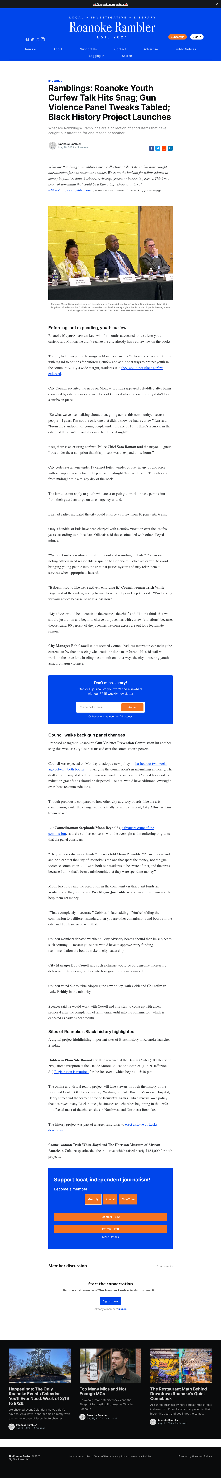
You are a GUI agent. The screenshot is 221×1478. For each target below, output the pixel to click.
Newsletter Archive (79, 1456)
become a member (103, 716)
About (58, 49)
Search (127, 56)
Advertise (151, 49)
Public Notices (185, 49)
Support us (177, 36)
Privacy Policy (119, 1456)
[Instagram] (37, 39)
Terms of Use (101, 1456)
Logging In (96, 56)
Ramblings (55, 80)
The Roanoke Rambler (20, 1456)
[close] (217, 4)
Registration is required (71, 1071)
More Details (110, 1237)
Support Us (88, 49)
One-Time (128, 1199)
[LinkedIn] (43, 39)
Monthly (93, 1199)
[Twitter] (32, 39)
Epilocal (208, 1456)
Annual (110, 1199)
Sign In (197, 36)
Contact (120, 49)
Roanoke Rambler (69, 144)
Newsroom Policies (141, 1456)
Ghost (195, 1456)
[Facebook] (27, 39)
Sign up (132, 707)
